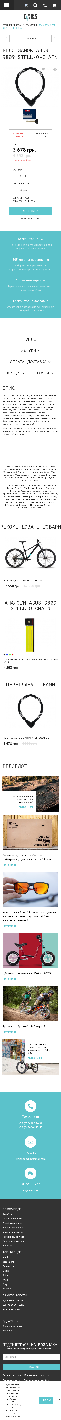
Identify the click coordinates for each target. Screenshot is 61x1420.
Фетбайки (8, 1245)
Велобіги (7, 1214)
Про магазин (30, 1375)
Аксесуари (18, 25)
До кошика (30, 211)
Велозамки (31, 25)
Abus (27, 198)
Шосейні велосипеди (13, 1227)
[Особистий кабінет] (7, 5)
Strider (6, 1275)
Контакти (45, 1375)
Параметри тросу (22, 183)
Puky (5, 1284)
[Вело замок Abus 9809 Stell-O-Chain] (30, 86)
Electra (6, 1270)
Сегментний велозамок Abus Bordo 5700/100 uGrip (31, 660)
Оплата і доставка (12, 1375)
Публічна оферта (12, 1380)
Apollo (6, 1257)
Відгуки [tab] (28, 350)
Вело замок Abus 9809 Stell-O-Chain (27, 738)
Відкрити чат (30, 1190)
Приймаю (46, 1400)
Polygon (7, 1288)
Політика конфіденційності (37, 1380)
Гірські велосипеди (12, 1223)
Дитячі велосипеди (13, 1218)
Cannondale (9, 1266)
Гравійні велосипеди (13, 1232)
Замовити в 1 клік (31, 219)
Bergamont (8, 1261)
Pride (5, 1279)
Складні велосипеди (13, 1241)
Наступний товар (52, 38)
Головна (7, 25)
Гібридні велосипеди (13, 1236)
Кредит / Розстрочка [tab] (28, 373)
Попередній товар (13, 38)
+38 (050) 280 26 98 (31, 1123)
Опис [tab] (30, 339)
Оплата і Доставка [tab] (28, 361)
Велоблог (8, 1330)
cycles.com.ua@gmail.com (30, 1158)
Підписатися (31, 1367)
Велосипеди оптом (12, 1326)
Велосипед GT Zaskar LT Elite (23, 580)
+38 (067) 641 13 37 (31, 1127)
